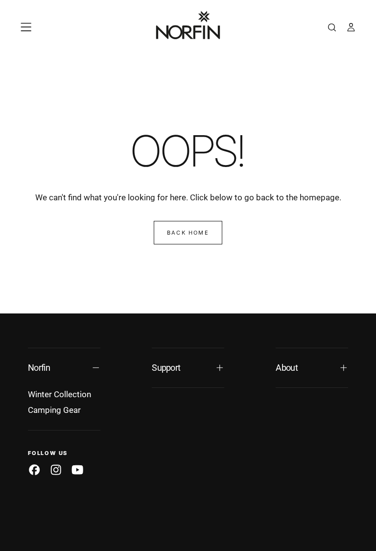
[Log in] (351, 28)
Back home (188, 232)
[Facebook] (34, 469)
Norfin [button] (39, 368)
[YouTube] (77, 469)
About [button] (286, 368)
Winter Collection (59, 394)
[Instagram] (55, 469)
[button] (26, 27)
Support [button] (166, 368)
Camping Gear (54, 410)
